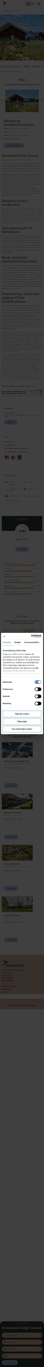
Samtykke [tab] (7, 642)
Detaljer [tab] (17, 642)
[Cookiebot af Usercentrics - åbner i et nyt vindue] (31, 636)
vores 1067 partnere (16, 654)
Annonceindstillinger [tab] (33, 642)
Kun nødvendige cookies (22, 729)
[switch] (38, 689)
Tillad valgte (22, 721)
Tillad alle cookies (22, 714)
